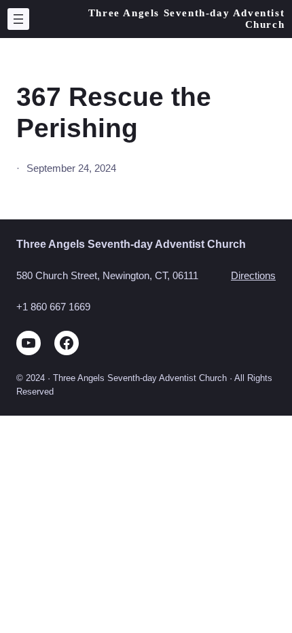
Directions (253, 275)
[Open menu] (18, 19)
